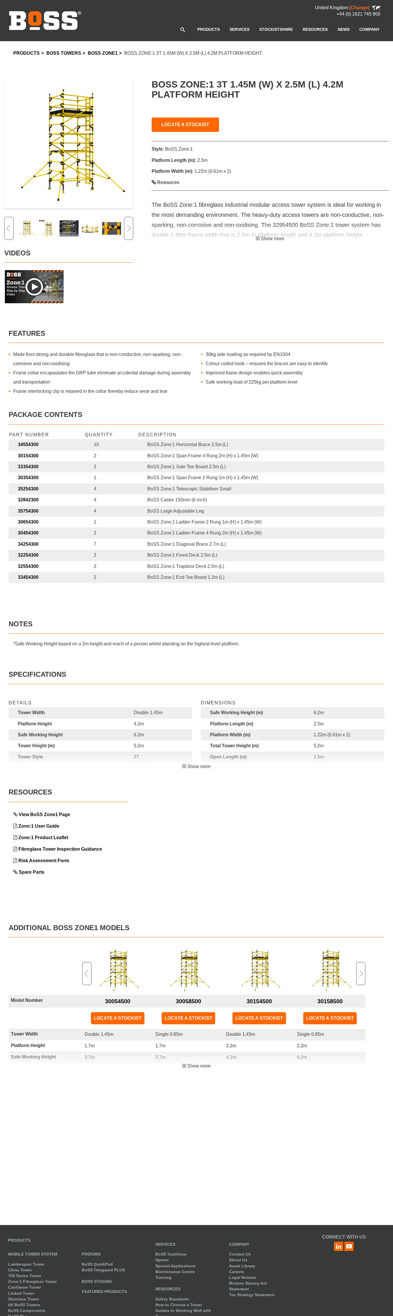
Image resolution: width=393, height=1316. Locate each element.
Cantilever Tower (24, 1287)
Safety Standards (172, 1299)
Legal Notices (242, 1277)
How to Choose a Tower (178, 1304)
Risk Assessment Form (43, 860)
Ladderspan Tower (26, 1264)
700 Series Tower (24, 1275)
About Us (238, 1260)
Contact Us (240, 1254)
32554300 (28, 566)
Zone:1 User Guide (38, 826)
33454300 (28, 577)
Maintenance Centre (175, 1271)
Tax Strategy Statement (251, 1294)
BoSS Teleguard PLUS (103, 1270)
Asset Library (242, 1266)
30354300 (28, 477)
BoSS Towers (63, 53)
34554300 (28, 444)
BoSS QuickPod (97, 1264)
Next (128, 228)
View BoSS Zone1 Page (44, 814)
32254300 (28, 555)
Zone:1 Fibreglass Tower (32, 1281)
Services (165, 1244)
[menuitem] (208, 29)
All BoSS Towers (24, 1304)
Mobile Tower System (33, 1254)
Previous (9, 228)
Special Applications (175, 1266)
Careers (236, 1271)
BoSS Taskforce (170, 1254)
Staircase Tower (23, 1299)
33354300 (28, 466)
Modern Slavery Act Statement (248, 1286)
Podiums (91, 1254)
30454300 (28, 532)
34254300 (28, 544)
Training (163, 1277)
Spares (162, 1260)
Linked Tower (21, 1293)
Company (239, 1244)
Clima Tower (20, 1270)
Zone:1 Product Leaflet (43, 837)
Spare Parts (31, 872)
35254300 (28, 488)
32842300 (28, 499)
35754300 (28, 511)
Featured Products (104, 1291)
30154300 (28, 455)
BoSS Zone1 (103, 53)
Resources (167, 182)
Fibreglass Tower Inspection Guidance (60, 849)
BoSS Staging (97, 1281)
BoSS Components (26, 1310)
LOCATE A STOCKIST (185, 124)
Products (26, 53)
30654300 (28, 521)
